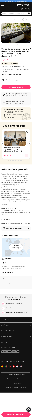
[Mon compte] (22, 9)
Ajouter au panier (17, 87)
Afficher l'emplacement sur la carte (16, 247)
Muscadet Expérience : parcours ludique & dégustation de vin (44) (13, 149)
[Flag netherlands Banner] (16, 366)
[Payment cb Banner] (9, 352)
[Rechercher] (29, 13)
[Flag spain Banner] (1, 366)
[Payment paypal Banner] (3, 352)
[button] (2, 143)
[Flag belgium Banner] (9, 366)
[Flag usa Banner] (20, 366)
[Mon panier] (29, 9)
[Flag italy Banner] (5, 366)
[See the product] (26, 155)
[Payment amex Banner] (13, 352)
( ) (16, 414)
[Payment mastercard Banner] (17, 352)
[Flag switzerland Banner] (13, 366)
